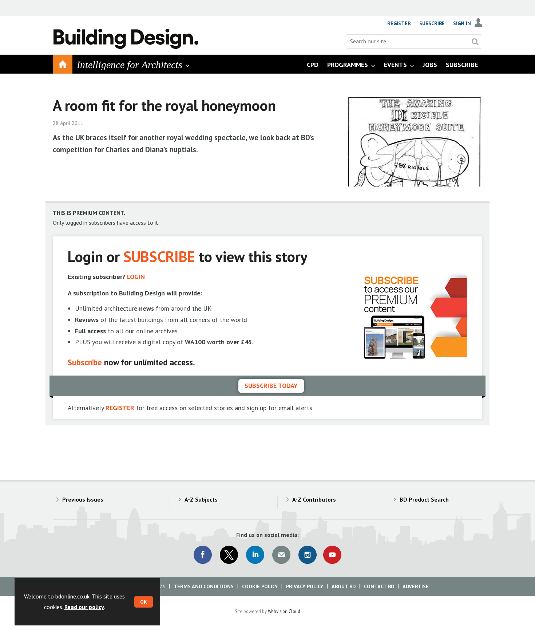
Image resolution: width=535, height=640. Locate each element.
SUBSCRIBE (159, 256)
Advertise (416, 586)
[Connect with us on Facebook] (202, 554)
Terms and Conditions (204, 586)
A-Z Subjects (201, 499)
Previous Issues (82, 499)
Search (475, 41)
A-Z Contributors (314, 499)
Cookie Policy (260, 586)
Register (399, 23)
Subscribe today (271, 385)
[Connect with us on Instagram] (307, 554)
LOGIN (136, 276)
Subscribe (432, 23)
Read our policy (84, 606)
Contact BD (379, 586)
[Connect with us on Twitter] (228, 554)
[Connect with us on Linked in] (255, 554)
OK (143, 601)
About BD (344, 586)
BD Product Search (424, 499)
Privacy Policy (304, 586)
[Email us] (281, 554)
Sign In (462, 23)
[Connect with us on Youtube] (332, 554)
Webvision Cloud (284, 611)
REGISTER (120, 408)
